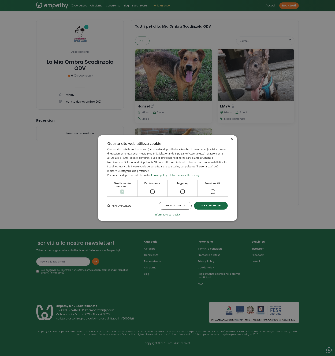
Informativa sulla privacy (185, 175)
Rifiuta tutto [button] (175, 205)
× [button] (231, 139)
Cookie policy (159, 175)
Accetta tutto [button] (211, 205)
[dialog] (167, 178)
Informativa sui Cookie (168, 214)
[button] (119, 206)
